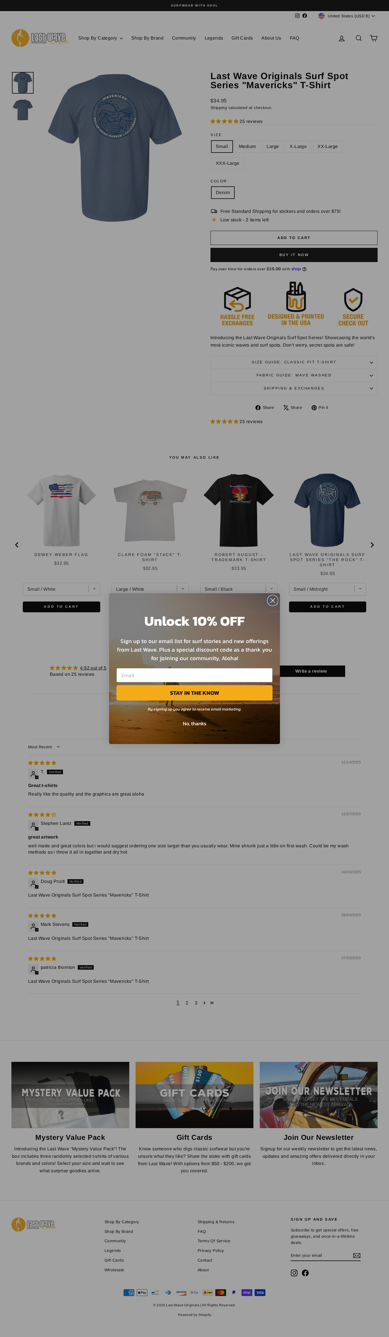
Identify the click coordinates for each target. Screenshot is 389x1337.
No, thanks (194, 723)
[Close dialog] (273, 600)
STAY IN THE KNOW (194, 693)
